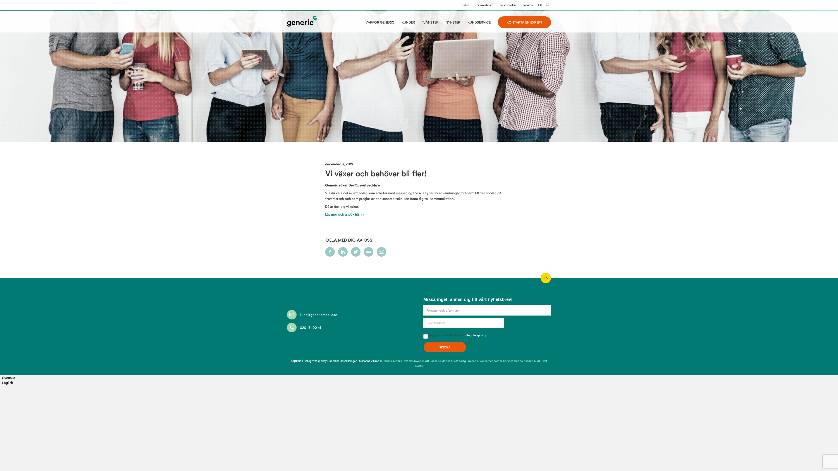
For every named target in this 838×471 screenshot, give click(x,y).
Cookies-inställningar (343, 361)
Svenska (8, 377)
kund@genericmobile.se (319, 314)
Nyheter (453, 22)
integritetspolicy (475, 335)
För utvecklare (508, 4)
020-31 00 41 (310, 327)
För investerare (484, 4)
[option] (8, 382)
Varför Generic (380, 22)
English (465, 4)
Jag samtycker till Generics (457, 335)
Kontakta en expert (524, 22)
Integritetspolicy (316, 361)
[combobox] (8, 377)
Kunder (408, 22)
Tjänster (430, 22)
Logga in (528, 4)
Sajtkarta (297, 361)
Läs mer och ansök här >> (345, 214)
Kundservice (479, 22)
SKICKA (444, 347)
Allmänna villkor (369, 361)
